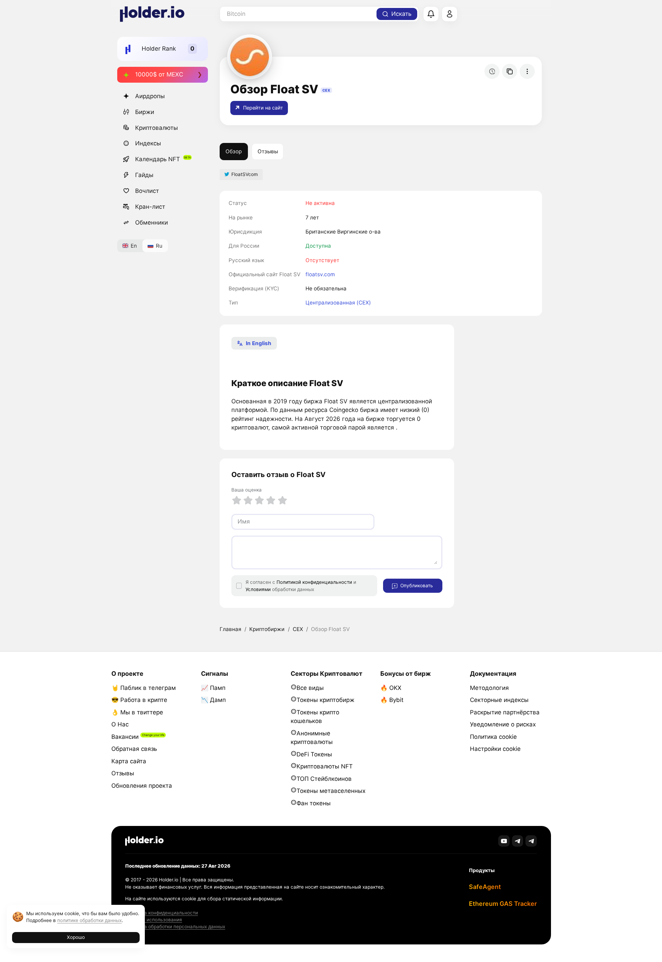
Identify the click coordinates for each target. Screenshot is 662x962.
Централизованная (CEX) (338, 302)
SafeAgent (485, 886)
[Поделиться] (509, 71)
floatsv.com (320, 274)
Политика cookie (493, 736)
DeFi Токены (314, 754)
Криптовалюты (156, 127)
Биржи (144, 111)
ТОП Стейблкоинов (324, 778)
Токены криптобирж (325, 699)
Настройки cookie (495, 748)
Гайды (144, 175)
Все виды (310, 687)
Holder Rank (159, 48)
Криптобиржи (266, 629)
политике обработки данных (89, 920)
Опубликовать (416, 585)
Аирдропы (150, 96)
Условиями (258, 589)
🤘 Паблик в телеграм (143, 687)
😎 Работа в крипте (139, 699)
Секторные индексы (499, 699)
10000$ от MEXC (159, 74)
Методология (489, 687)
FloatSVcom (244, 174)
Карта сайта (128, 761)
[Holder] (144, 841)
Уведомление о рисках (503, 724)
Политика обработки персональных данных (175, 926)
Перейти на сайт (262, 108)
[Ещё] (527, 71)
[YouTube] (504, 841)
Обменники (151, 222)
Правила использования (153, 919)
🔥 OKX (390, 687)
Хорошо (76, 937)
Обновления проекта (141, 785)
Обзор (233, 151)
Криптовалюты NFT (325, 766)
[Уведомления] (431, 14)
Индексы (148, 143)
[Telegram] (517, 841)
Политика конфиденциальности (161, 913)
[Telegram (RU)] (531, 841)
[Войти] (450, 14)
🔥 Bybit (391, 699)
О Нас (120, 724)
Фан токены (314, 803)
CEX (298, 629)
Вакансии (125, 736)
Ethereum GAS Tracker (503, 903)
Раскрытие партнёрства (505, 712)
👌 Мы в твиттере (137, 712)
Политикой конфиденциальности (314, 582)
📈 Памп (213, 687)
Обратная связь (134, 748)
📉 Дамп (213, 699)
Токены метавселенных (331, 790)
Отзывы (268, 151)
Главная (230, 629)
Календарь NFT (157, 159)
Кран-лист (150, 206)
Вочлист (147, 190)
